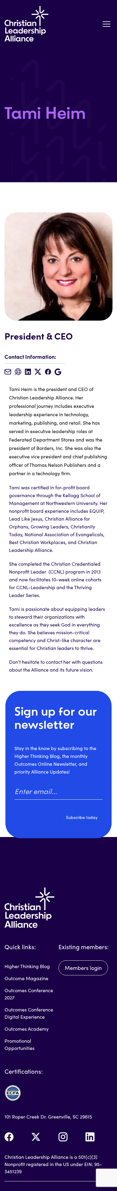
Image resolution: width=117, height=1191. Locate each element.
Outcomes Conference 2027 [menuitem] (28, 994)
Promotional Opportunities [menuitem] (19, 1044)
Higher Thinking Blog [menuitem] (27, 966)
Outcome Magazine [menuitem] (26, 978)
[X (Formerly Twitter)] (36, 1136)
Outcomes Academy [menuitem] (26, 1029)
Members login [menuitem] (83, 967)
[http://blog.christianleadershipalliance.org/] (18, 371)
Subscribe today (82, 817)
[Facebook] (9, 1136)
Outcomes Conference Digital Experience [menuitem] (28, 1013)
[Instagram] (63, 1136)
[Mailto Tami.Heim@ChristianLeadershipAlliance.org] (7, 371)
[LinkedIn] (90, 1136)
